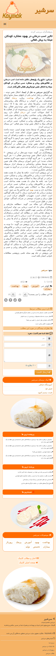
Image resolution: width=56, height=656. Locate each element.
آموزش (35, 286)
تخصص (36, 546)
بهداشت (30, 98)
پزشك (14, 98)
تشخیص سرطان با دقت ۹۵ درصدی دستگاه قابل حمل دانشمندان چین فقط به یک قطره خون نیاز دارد (29, 440)
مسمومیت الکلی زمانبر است (43, 323)
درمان (22, 112)
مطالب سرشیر (50, 653)
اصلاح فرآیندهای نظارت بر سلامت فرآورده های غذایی (36, 483)
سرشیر (44, 10)
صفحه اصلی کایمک (27, 563)
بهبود (31, 190)
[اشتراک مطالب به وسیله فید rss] (6, 300)
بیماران (48, 289)
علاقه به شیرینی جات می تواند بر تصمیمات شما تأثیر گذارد (35, 472)
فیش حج (49, 389)
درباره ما (51, 642)
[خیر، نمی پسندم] (13, 294)
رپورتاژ (9, 542)
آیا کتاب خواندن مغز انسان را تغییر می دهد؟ (39, 320)
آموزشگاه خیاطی (45, 385)
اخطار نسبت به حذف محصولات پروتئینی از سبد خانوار (36, 316)
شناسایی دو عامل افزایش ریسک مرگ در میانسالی (37, 479)
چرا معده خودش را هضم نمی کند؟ (42, 451)
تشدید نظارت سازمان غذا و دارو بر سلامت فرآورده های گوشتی (33, 312)
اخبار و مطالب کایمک (27, 558)
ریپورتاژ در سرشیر (48, 649)
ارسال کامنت (42, 372)
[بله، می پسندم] (25, 294)
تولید (28, 546)
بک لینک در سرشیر (48, 646)
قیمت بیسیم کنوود (45, 392)
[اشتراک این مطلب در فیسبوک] (10, 300)
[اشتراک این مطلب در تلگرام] (15, 300)
